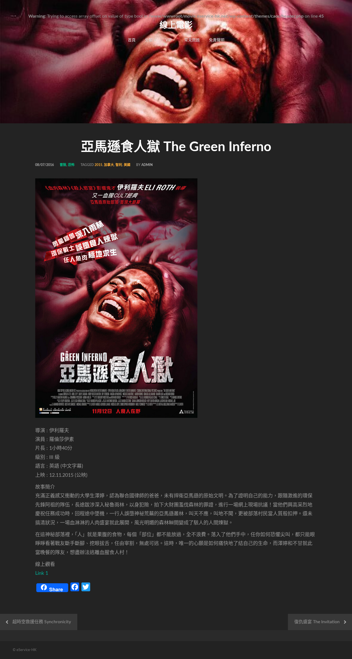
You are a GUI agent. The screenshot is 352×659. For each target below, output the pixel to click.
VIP (169, 40)
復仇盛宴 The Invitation (317, 622)
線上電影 (176, 25)
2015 (98, 165)
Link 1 (41, 573)
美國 (127, 165)
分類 (149, 40)
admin (147, 165)
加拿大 (109, 165)
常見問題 (192, 40)
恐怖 (71, 165)
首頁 (132, 40)
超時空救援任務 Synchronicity (41, 622)
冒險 (63, 165)
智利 (119, 165)
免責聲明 (216, 40)
